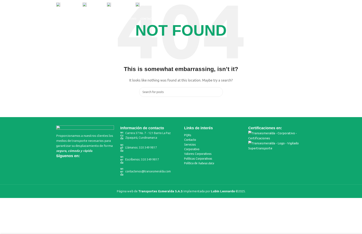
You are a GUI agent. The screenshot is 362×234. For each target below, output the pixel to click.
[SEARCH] (218, 92)
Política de (199, 163)
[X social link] (281, 4)
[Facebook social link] (276, 4)
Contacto (190, 139)
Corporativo (191, 149)
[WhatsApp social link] (297, 4)
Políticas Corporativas (198, 158)
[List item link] (149, 135)
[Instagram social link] (287, 4)
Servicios (190, 144)
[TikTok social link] (303, 4)
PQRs (187, 135)
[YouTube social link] (292, 4)
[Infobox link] (67, 5)
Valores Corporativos (198, 153)
